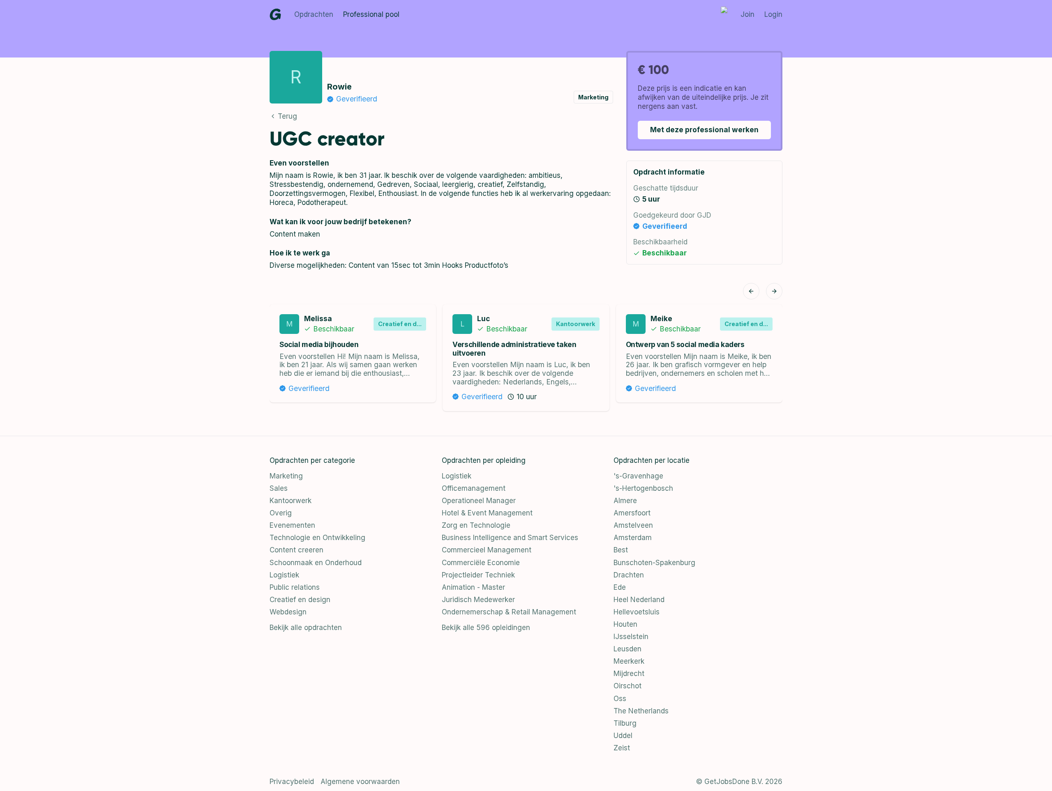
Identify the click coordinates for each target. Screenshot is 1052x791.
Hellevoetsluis (637, 612)
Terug (287, 116)
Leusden (627, 649)
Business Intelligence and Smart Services (510, 537)
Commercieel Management (486, 550)
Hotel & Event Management (487, 513)
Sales (279, 488)
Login (773, 14)
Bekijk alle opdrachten (306, 627)
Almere (625, 501)
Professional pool (371, 14)
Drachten (629, 575)
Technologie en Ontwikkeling (317, 537)
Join (747, 14)
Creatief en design (300, 600)
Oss (620, 698)
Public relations (295, 587)
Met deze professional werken (704, 129)
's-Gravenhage (638, 476)
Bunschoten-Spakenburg (654, 563)
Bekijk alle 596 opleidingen (486, 627)
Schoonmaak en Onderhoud (316, 563)
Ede (620, 587)
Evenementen (292, 525)
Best (621, 550)
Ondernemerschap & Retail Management (509, 612)
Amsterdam (633, 537)
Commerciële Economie (481, 563)
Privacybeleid (292, 781)
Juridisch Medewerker (478, 600)
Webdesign (288, 612)
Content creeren (296, 550)
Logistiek (284, 575)
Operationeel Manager (479, 501)
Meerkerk (629, 661)
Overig (281, 513)
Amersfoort (632, 513)
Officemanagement (473, 488)
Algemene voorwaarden (360, 781)
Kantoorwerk (290, 501)
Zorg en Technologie (476, 525)
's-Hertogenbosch (643, 488)
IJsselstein (631, 636)
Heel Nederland (639, 600)
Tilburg (625, 723)
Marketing (286, 476)
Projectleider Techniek (478, 575)
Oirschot (627, 686)
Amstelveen (633, 525)
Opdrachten (313, 14)
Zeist (622, 748)
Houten (625, 624)
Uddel (623, 735)
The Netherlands (641, 711)
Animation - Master (473, 587)
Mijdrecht (629, 673)
